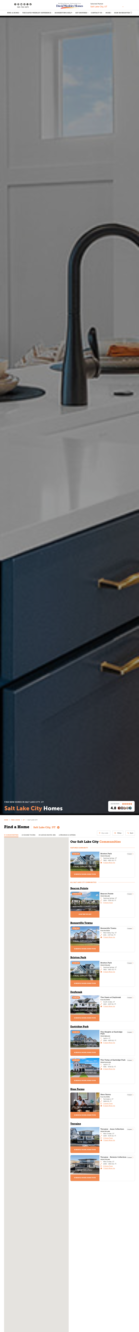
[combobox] (46, 827)
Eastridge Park (79, 1026)
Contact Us (96, 13)
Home (6, 820)
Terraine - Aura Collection (112, 1129)
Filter (119, 833)
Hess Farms (77, 1089)
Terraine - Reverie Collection (113, 1157)
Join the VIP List (85, 914)
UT (24, 820)
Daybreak (76, 992)
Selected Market (96, 4)
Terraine (75, 1123)
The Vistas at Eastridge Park (112, 1060)
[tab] (11, 835)
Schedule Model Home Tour (85, 874)
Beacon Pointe (79, 888)
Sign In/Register (122, 13)
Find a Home (13, 13)
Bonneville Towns (81, 923)
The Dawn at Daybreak (110, 997)
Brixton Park (106, 854)
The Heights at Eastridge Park (111, 1033)
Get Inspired (81, 13)
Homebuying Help (63, 13)
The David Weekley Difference (36, 13)
